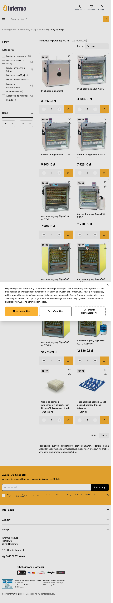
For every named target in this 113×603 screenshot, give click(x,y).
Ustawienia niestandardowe (89, 311)
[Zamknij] (107, 284)
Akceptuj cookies (21, 311)
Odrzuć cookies (55, 311)
